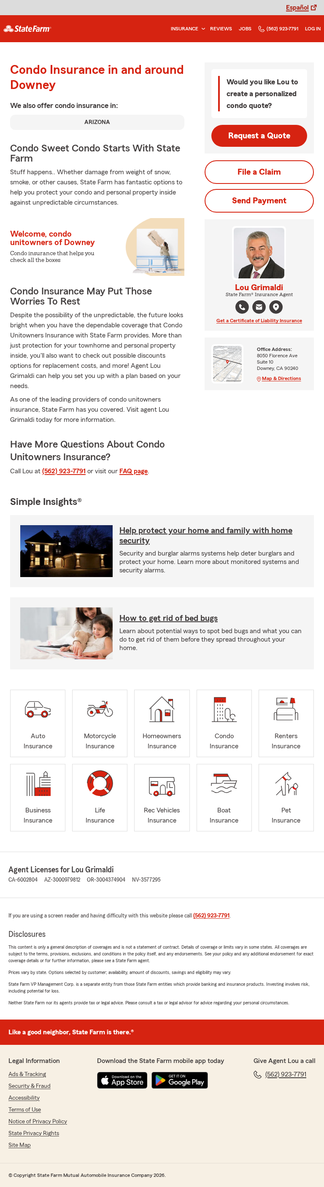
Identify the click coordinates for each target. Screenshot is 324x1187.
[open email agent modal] (259, 308)
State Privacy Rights (33, 1133)
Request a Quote (259, 136)
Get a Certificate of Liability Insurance (259, 320)
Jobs (245, 28)
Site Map (19, 1145)
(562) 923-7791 (282, 28)
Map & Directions (281, 378)
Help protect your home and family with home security (205, 535)
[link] (27, 28)
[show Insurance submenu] (201, 29)
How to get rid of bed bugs (168, 618)
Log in (313, 28)
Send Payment (259, 201)
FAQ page (133, 471)
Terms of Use (24, 1110)
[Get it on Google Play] (179, 1080)
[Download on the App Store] (122, 1080)
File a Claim (259, 172)
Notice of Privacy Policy (37, 1122)
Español (297, 7)
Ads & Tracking (27, 1074)
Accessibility (24, 1098)
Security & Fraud (29, 1086)
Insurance (184, 28)
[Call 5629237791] (242, 307)
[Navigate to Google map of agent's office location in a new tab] (276, 307)
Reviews (221, 28)
